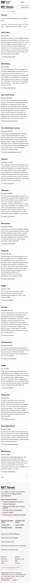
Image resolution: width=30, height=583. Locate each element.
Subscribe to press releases (9, 538)
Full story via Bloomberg (9, 88)
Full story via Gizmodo (8, 216)
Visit (2, 576)
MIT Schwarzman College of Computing (14, 515)
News (16, 561)
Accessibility (9, 578)
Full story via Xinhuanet (9, 419)
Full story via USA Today (9, 56)
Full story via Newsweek (9, 243)
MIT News (3, 11)
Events (9, 576)
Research (17, 556)
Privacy (3, 578)
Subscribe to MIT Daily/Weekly (10, 534)
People (13, 576)
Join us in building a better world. (10, 567)
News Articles (16, 18)
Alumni (3, 563)
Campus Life (4, 561)
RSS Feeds (18, 527)
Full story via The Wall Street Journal (12, 152)
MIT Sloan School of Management (12, 510)
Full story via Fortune (8, 183)
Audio (2, 20)
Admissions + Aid (19, 559)
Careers (17, 576)
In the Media (24, 18)
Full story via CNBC (8, 300)
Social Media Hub (5, 580)
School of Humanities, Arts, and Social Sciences (14, 507)
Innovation (4, 559)
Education (3, 556)
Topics (8, 11)
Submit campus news (7, 542)
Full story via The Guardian (9, 358)
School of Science (8, 512)
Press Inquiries (19, 525)
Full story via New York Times (10, 121)
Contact (22, 576)
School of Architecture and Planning (13, 501)
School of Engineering (9, 504)
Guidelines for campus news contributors (13, 545)
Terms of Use (5, 525)
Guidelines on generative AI (9, 549)
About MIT (17, 563)
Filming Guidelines (6, 527)
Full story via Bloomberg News (10, 444)
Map (5, 576)
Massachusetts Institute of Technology (11, 573)
